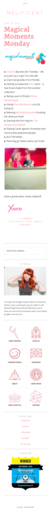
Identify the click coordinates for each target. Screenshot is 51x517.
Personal (25, 224)
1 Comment (25, 218)
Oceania (11, 71)
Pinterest (25, 438)
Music (38, 221)
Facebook (25, 420)
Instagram (25, 432)
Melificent (25, 13)
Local (29, 221)
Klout (32, 84)
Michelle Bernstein (26, 112)
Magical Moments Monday (19, 36)
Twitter (25, 426)
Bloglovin (25, 444)
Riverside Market (23, 104)
